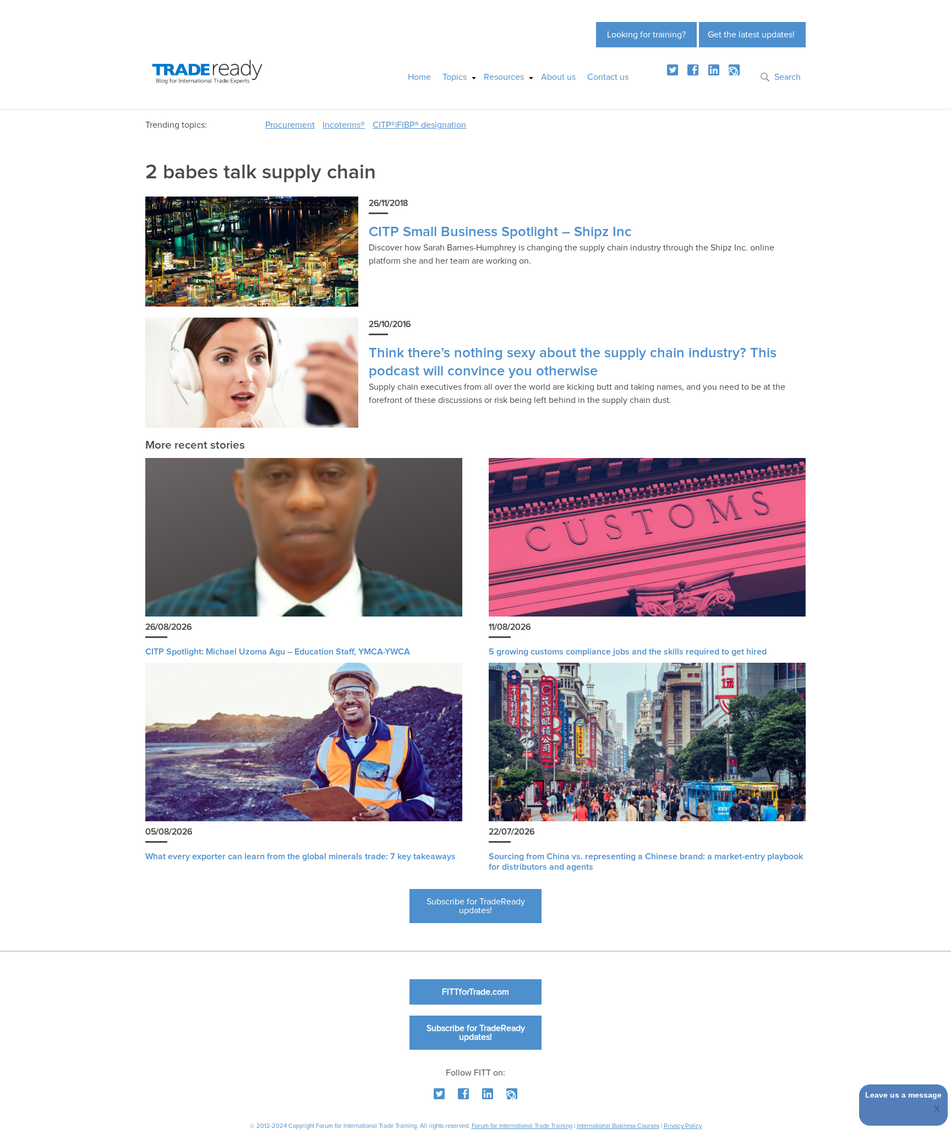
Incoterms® (344, 125)
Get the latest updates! (751, 34)
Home (419, 77)
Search (787, 77)
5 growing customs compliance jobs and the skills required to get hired (628, 651)
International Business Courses (618, 1126)
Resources (504, 77)
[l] (713, 69)
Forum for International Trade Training (522, 1126)
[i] (734, 69)
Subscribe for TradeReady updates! (476, 906)
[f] (692, 69)
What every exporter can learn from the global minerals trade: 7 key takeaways (300, 856)
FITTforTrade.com (475, 992)
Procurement (290, 125)
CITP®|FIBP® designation (419, 125)
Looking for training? (646, 34)
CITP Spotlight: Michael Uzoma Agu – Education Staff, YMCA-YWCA (277, 651)
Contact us (607, 77)
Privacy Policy (683, 1126)
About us (558, 77)
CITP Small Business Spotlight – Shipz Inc (500, 232)
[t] (672, 69)
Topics (454, 77)
